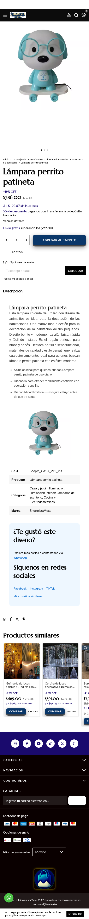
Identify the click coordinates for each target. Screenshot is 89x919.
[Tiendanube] (45, 904)
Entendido (75, 914)
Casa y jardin (19, 159)
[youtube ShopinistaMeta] (39, 743)
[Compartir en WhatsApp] (4, 619)
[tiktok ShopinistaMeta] (50, 743)
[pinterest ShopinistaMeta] (74, 743)
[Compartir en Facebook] (11, 619)
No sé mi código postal (18, 278)
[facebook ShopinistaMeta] (27, 743)
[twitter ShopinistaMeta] (62, 743)
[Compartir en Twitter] (17, 619)
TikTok (50, 588)
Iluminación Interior (58, 159)
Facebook (19, 588)
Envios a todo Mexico (44, 4)
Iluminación (36, 159)
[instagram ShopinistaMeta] (15, 743)
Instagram (36, 588)
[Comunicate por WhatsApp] (8, 897)
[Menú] (6, 15)
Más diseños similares (27, 596)
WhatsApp (20, 557)
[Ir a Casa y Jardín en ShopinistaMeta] (44, 888)
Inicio (6, 159)
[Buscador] (76, 15)
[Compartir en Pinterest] (24, 619)
